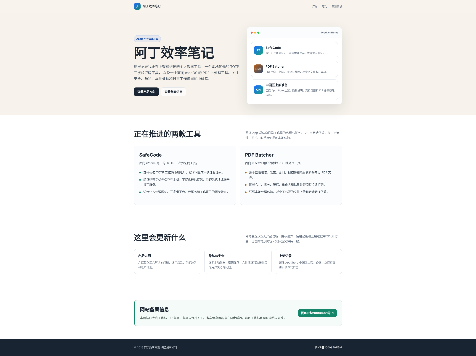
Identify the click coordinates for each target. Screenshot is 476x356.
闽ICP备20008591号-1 (317, 313)
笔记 (324, 6)
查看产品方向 (146, 92)
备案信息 (337, 6)
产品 (315, 6)
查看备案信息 (173, 92)
